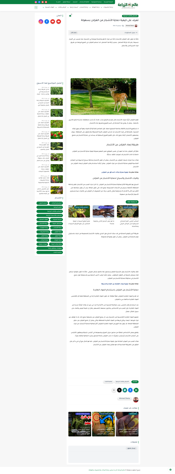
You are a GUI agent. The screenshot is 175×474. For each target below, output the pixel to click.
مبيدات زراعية (43, 244)
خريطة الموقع (66, 2)
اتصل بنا (58, 2)
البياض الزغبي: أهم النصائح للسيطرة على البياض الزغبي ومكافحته (129, 223)
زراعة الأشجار (43, 223)
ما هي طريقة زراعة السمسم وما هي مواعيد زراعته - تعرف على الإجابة (43, 92)
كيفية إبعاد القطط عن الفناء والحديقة (114, 284)
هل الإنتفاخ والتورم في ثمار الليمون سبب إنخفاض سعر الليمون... (104, 432)
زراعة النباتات (44, 240)
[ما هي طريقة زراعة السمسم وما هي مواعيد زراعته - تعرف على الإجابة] (57, 91)
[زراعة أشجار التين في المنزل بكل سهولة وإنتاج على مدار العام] (57, 157)
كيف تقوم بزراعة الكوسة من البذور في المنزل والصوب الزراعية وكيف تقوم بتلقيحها (43, 147)
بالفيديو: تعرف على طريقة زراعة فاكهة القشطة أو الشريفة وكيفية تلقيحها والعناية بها (43, 125)
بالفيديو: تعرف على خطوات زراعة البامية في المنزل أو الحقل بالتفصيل (43, 114)
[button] (130, 390)
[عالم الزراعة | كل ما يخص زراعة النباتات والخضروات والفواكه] (128, 5)
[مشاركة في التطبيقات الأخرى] (114, 390)
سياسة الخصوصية (97, 2)
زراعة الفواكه (58, 240)
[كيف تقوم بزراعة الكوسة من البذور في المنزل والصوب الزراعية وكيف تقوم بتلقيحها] (57, 146)
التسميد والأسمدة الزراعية (54, 215)
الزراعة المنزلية (57, 219)
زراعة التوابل (58, 232)
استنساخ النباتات (57, 203)
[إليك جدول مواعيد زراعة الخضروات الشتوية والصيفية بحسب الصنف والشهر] (57, 179)
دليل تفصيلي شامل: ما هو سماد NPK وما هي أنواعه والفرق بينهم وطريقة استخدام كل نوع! (43, 191)
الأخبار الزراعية (58, 207)
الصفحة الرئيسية (108, 2)
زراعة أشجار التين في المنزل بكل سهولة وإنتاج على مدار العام (43, 158)
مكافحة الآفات (108, 381)
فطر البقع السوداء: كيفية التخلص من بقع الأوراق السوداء (79, 222)
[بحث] (36, 7)
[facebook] (39, 2)
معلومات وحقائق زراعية (55, 248)
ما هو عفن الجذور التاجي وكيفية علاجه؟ (103, 222)
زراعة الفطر (44, 236)
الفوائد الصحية (44, 219)
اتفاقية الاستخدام (84, 2)
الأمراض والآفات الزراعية (130, 16)
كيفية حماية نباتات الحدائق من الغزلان (114, 172)
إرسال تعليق (131, 448)
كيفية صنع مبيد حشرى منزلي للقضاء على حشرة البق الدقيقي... (81, 432)
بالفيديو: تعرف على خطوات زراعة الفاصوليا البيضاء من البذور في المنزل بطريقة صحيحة (43, 169)
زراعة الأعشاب (83, 7)
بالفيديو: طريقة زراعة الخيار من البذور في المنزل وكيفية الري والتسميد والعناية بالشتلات (43, 103)
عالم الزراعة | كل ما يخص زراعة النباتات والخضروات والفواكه (107, 470)
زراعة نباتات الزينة (56, 244)
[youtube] (46, 2)
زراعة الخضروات (44, 232)
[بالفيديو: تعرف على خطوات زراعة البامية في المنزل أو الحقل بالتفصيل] (57, 113)
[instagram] (36, 2)
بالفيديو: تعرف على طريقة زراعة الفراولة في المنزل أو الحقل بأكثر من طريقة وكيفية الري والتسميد (43, 136)
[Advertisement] (103, 64)
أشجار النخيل (43, 203)
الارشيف (75, 2)
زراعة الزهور (58, 236)
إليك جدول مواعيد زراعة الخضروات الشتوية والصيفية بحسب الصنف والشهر (43, 180)
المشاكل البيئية (57, 223)
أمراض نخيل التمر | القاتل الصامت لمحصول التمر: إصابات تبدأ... (127, 432)
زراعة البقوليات (44, 227)
